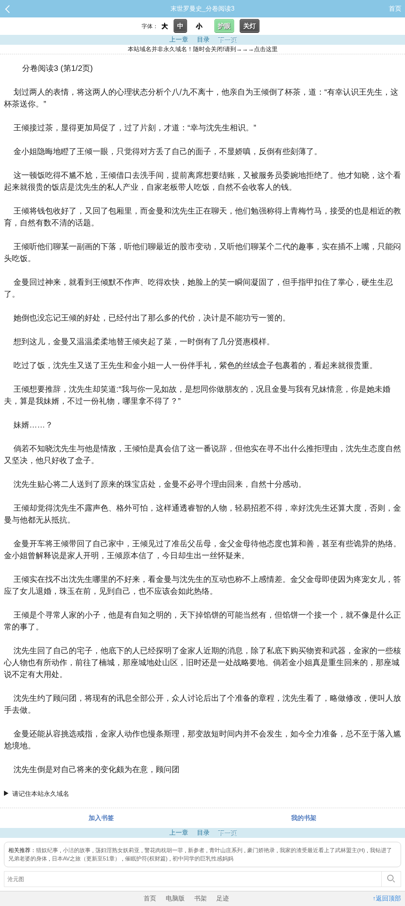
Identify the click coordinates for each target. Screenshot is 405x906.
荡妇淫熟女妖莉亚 (117, 850)
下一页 (227, 39)
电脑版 (175, 898)
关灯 (249, 26)
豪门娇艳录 (261, 850)
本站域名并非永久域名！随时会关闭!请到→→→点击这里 (203, 49)
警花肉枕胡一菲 (163, 850)
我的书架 (303, 817)
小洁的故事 (77, 850)
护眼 (224, 26)
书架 (200, 898)
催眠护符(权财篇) (146, 858)
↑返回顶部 (387, 898)
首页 (395, 8)
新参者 (196, 850)
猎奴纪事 (47, 850)
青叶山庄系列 (225, 850)
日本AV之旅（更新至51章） (86, 858)
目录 (203, 39)
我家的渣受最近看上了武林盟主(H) (322, 850)
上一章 (178, 39)
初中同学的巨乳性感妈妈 (202, 858)
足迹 (222, 898)
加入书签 (101, 817)
